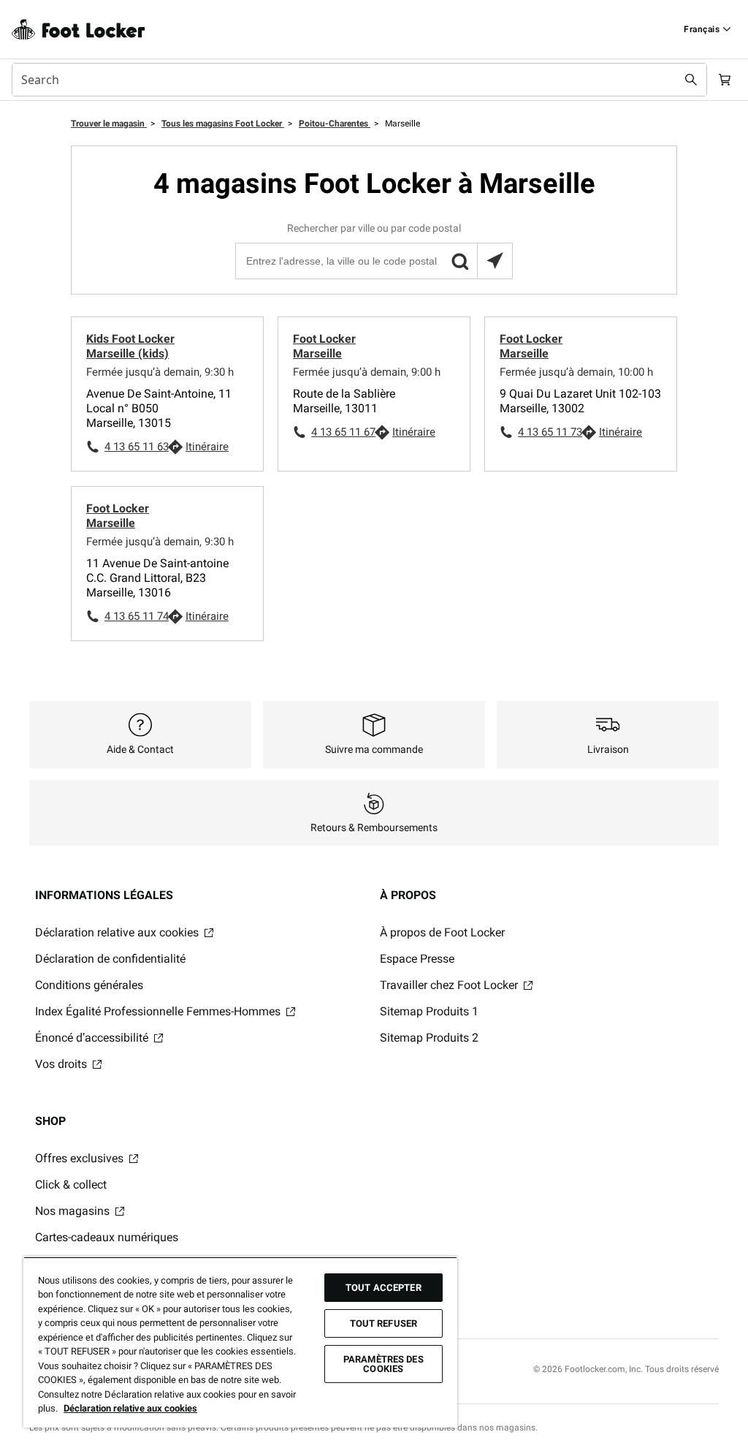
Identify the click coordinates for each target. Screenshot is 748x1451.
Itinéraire (207, 446)
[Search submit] (691, 80)
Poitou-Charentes (334, 123)
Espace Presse (417, 959)
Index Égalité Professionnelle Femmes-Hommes (159, 1011)
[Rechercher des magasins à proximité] (494, 261)
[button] (459, 261)
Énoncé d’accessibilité (93, 1038)
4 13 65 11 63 (135, 446)
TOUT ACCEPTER (383, 1287)
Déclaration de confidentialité (110, 959)
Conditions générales (89, 985)
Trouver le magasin (109, 123)
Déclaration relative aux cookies (118, 932)
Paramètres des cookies (383, 1364)
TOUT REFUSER (384, 1323)
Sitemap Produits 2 (429, 1038)
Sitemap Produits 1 (429, 1011)
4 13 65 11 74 (135, 616)
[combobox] (359, 80)
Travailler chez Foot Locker (450, 985)
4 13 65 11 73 (549, 432)
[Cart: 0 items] (724, 79)
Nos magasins (73, 1211)
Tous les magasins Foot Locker (222, 123)
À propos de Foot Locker (442, 932)
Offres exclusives (80, 1158)
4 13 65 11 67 (342, 432)
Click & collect (71, 1185)
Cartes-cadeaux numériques (106, 1237)
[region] (240, 1342)
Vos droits (62, 1064)
